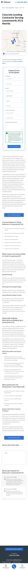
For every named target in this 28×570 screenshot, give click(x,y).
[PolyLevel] (7, 2)
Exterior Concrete (6, 562)
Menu (2, 2)
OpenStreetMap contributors (20, 51)
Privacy (9, 141)
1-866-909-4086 (22, 2)
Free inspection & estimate (14, 549)
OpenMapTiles (12, 51)
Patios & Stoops (16, 562)
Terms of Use (17, 140)
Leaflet (8, 51)
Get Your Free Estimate (14, 215)
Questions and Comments (11, 122)
